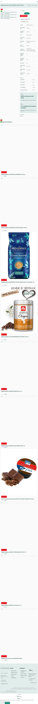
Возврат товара (24, 675)
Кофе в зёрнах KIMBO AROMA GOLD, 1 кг (11, 391)
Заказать (27, 13)
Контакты (22, 677)
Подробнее (2, 702)
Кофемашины (13, 677)
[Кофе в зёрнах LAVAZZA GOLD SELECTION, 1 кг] (19, 419)
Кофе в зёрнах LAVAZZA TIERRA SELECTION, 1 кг (13, 552)
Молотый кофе (34, 5)
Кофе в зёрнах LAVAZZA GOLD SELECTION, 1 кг (13, 446)
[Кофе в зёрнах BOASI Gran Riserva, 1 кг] (19, 578)
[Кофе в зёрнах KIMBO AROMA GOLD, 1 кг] (19, 364)
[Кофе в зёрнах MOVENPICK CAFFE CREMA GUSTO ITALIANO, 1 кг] (19, 255)
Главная (29, 5)
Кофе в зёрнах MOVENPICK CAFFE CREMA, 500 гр (14, 227)
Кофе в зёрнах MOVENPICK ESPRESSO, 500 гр (13, 174)
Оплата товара (23, 673)
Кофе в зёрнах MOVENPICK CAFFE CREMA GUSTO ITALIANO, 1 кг (17, 282)
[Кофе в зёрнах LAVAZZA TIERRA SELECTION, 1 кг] (19, 525)
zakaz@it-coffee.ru (4, 683)
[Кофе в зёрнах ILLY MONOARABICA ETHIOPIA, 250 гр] (19, 310)
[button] (4, 172)
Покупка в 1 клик (24, 15)
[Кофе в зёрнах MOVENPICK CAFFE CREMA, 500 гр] (19, 200)
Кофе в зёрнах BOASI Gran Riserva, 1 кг (11, 605)
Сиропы (12, 675)
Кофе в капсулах (14, 672)
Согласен (7, 702)
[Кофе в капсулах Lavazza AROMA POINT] (19, 631)
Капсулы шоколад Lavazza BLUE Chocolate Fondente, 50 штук (17, 499)
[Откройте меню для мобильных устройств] (1, 2)
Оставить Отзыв (33, 682)
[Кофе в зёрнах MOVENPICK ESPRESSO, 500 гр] (19, 147)
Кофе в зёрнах (13, 670)
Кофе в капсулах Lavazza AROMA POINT (11, 658)
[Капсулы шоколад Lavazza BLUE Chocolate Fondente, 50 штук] (19, 472)
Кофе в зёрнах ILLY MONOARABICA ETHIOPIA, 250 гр (14, 336)
